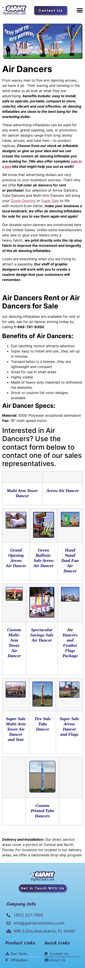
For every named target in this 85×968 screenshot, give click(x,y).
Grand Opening (23, 200)
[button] (80, 10)
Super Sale (50, 200)
